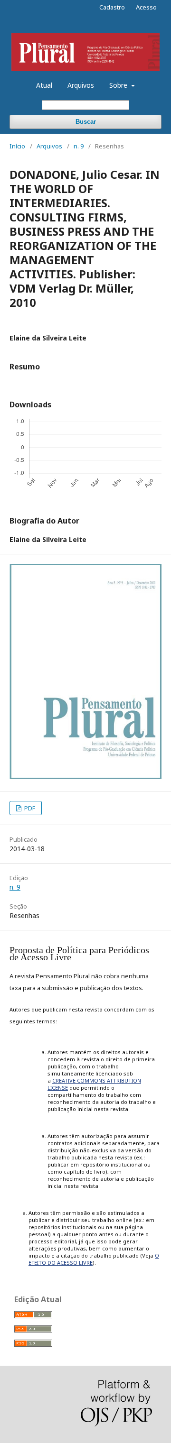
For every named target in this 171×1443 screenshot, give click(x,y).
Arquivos (80, 85)
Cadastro (112, 7)
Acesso (146, 7)
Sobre (119, 85)
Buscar (86, 121)
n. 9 (79, 146)
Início (17, 146)
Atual (44, 85)
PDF (29, 808)
